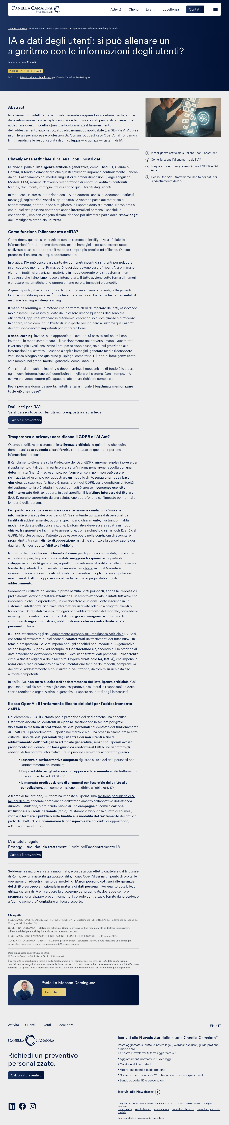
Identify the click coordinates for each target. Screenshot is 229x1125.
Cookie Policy (125, 1109)
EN (212, 1026)
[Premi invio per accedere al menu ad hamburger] (215, 9)
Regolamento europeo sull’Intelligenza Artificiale (86, 634)
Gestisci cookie (143, 1109)
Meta (88, 568)
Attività (115, 9)
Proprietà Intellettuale (25, 71)
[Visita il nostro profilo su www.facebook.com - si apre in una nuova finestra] (22, 1106)
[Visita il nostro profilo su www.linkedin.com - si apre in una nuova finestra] (12, 1106)
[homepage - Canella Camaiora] (31, 1040)
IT (219, 1026)
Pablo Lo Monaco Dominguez (35, 77)
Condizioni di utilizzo (183, 1109)
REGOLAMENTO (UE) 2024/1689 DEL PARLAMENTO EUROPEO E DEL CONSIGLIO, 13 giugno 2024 (63, 936)
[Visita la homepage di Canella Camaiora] (36, 9)
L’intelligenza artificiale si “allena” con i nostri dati (184, 153)
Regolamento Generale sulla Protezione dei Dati (46, 462)
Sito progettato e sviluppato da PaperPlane (141, 1118)
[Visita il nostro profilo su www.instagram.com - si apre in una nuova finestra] (33, 1106)
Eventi (150, 9)
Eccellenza (171, 9)
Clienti (134, 9)
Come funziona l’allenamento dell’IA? (176, 159)
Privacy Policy (161, 1109)
